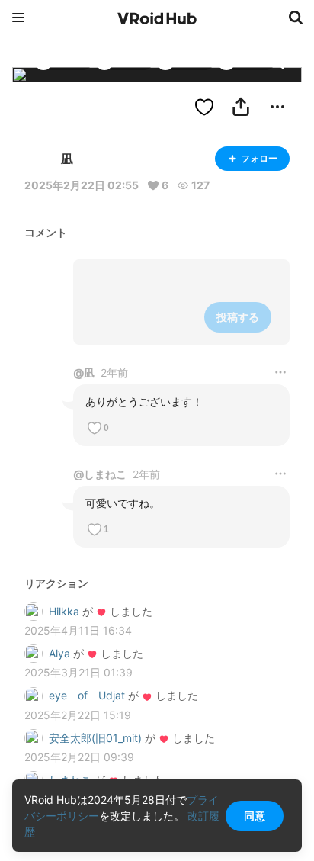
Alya (59, 653)
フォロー (259, 158)
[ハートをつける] (204, 107)
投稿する (237, 316)
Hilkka (64, 611)
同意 (254, 815)
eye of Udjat (87, 695)
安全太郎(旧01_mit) (95, 737)
